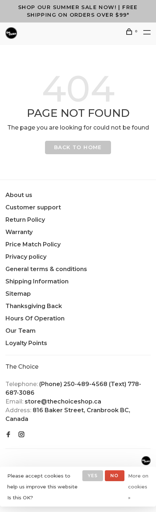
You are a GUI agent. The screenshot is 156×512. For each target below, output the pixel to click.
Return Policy (25, 219)
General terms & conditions (46, 269)
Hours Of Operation (35, 318)
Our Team (20, 330)
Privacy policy (25, 256)
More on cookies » (138, 486)
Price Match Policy (33, 244)
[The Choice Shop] (146, 460)
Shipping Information (37, 281)
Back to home (78, 147)
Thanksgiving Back (33, 306)
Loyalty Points (26, 343)
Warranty (19, 232)
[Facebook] (8, 434)
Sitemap (18, 293)
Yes (93, 475)
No (114, 475)
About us (18, 195)
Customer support (33, 207)
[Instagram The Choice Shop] (21, 434)
